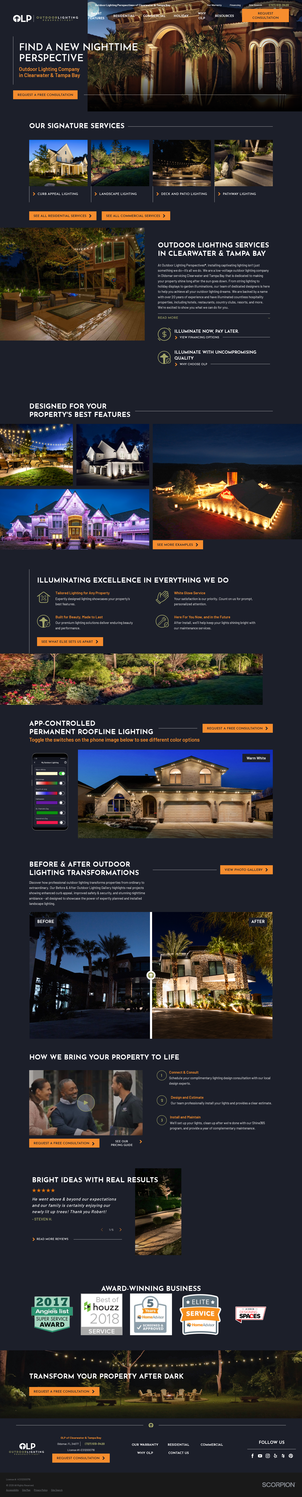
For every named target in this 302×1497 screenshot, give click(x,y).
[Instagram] (268, 1456)
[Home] (45, 18)
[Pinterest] (291, 1456)
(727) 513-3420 (279, 5)
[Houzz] (283, 1456)
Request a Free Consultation (45, 95)
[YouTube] (260, 1456)
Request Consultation (78, 1458)
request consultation (265, 16)
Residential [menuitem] (124, 16)
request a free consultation (61, 1143)
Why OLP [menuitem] (202, 16)
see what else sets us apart (67, 642)
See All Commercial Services (133, 216)
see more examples (175, 545)
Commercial (212, 1445)
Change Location (182, 5)
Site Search (255, 4)
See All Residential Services (60, 216)
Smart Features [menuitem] (96, 16)
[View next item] (120, 1229)
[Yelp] (275, 1456)
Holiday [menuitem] (181, 16)
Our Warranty (214, 4)
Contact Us (178, 1453)
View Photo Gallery (244, 870)
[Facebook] (252, 1456)
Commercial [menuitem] (154, 16)
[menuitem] (12, 1490)
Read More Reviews (52, 1239)
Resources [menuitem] (224, 16)
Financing (235, 4)
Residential (178, 1445)
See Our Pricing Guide (122, 1143)
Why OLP (145, 1453)
